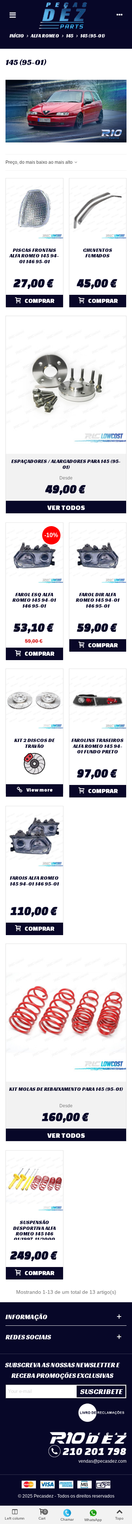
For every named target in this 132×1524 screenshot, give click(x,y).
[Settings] (119, 15)
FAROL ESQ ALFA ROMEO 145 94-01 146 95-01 (34, 600)
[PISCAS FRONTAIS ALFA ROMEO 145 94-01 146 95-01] (34, 211)
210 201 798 (94, 1451)
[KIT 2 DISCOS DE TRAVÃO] (34, 701)
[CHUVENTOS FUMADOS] (97, 211)
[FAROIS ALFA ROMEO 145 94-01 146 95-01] (34, 839)
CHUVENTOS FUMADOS (97, 253)
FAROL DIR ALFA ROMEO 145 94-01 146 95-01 (98, 600)
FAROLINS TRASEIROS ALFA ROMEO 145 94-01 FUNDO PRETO (98, 746)
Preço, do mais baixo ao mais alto (40, 162)
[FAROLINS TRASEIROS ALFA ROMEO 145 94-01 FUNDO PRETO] (97, 701)
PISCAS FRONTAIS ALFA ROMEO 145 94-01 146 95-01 (34, 255)
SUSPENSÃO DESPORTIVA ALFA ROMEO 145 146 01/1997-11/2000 (34, 1231)
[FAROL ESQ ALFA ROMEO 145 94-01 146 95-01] (34, 555)
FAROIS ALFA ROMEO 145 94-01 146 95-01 (34, 881)
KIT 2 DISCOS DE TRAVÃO (34, 743)
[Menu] (12, 15)
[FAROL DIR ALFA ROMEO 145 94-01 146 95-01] (97, 555)
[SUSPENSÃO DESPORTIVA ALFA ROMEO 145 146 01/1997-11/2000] (34, 1183)
